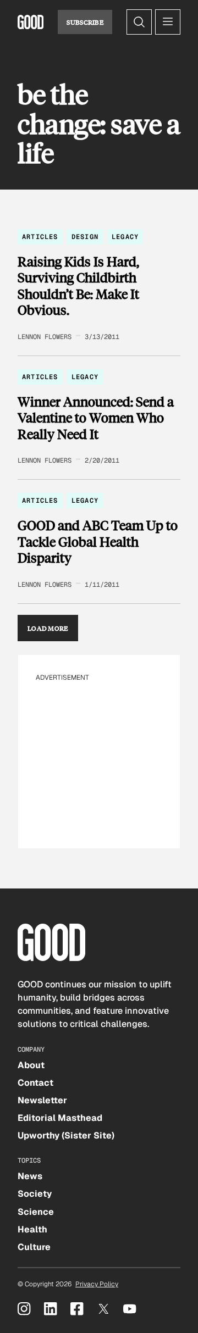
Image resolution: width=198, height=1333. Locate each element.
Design (85, 236)
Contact (35, 1082)
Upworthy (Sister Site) (66, 1135)
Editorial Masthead (60, 1118)
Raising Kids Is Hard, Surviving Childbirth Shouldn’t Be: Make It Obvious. (78, 285)
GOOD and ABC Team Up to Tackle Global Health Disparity (98, 541)
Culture (34, 1247)
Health (32, 1229)
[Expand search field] (139, 22)
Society (35, 1193)
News (30, 1176)
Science (36, 1212)
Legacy (125, 236)
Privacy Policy (96, 1284)
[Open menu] (167, 22)
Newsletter (42, 1100)
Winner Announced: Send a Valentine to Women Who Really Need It (96, 417)
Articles (40, 236)
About (31, 1065)
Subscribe (85, 22)
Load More (48, 628)
